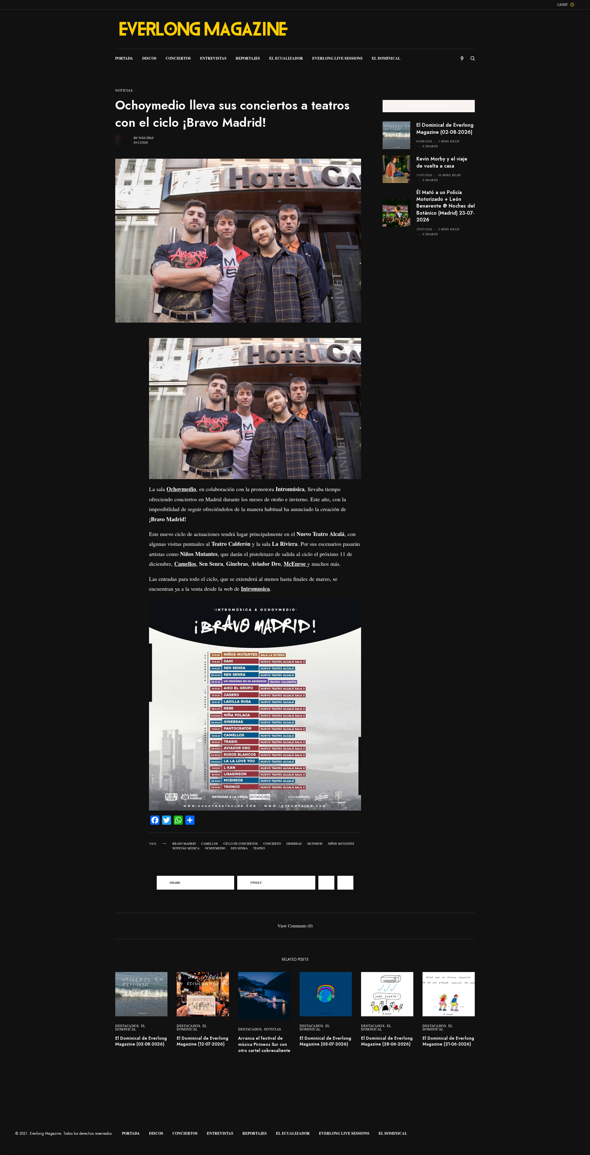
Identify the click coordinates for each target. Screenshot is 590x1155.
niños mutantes (341, 843)
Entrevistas (220, 1133)
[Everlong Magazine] (202, 29)
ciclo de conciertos (240, 843)
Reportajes (254, 1133)
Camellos (209, 843)
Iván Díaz (146, 138)
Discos (156, 1133)
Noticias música (185, 848)
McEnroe (314, 843)
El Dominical (130, 1027)
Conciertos (185, 1133)
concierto (272, 843)
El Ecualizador (293, 1133)
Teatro (259, 848)
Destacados (127, 1025)
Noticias (123, 90)
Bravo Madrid (184, 843)
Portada (131, 1133)
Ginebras (294, 843)
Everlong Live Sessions (344, 1133)
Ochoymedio (215, 848)
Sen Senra (239, 848)
